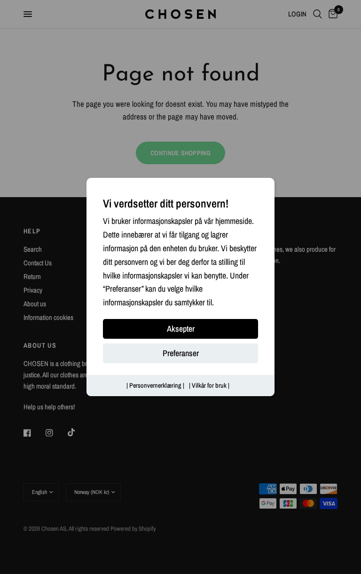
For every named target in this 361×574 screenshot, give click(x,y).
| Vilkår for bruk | (209, 385)
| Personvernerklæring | (155, 385)
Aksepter (181, 329)
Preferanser (181, 353)
